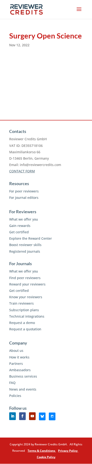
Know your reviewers (25, 297)
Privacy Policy (68, 451)
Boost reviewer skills (25, 245)
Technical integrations (26, 316)
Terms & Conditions (42, 451)
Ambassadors (20, 370)
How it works (19, 357)
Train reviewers (21, 303)
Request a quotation (25, 329)
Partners (16, 363)
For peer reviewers (24, 191)
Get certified (19, 232)
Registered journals (24, 251)
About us (16, 350)
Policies (15, 395)
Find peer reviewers (25, 278)
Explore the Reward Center (30, 238)
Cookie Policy (46, 457)
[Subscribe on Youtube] (32, 416)
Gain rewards (19, 225)
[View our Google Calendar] (52, 416)
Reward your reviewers (27, 284)
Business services (23, 376)
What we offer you (23, 219)
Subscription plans (24, 310)
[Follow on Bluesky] (42, 416)
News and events (22, 389)
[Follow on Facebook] (22, 416)
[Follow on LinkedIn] (12, 416)
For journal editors (23, 197)
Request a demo (22, 322)
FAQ (12, 382)
